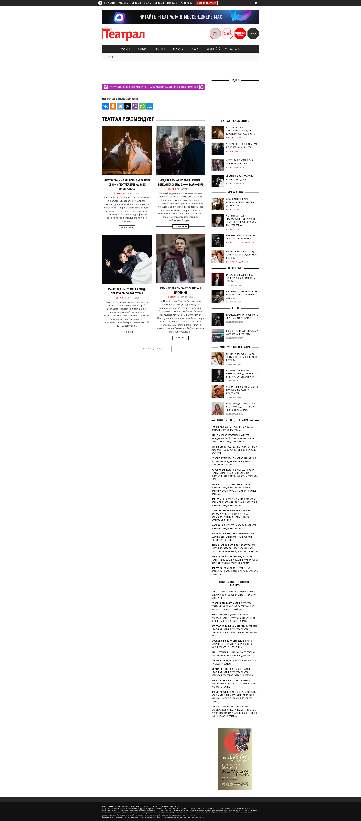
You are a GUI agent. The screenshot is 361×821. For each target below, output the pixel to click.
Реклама (123, 3)
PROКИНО (172, 189)
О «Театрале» (233, 48)
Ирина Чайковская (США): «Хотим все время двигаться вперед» (242, 254)
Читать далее (127, 227)
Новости (125, 48)
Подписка (186, 3)
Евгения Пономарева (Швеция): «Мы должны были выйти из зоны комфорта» (242, 373)
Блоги (212, 48)
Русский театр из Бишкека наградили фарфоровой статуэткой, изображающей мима (235, 559)
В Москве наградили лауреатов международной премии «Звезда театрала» (234, 461)
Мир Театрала (109, 806)
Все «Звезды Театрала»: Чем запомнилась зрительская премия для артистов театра (235, 548)
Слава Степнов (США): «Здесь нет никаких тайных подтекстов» (242, 390)
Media (195, 48)
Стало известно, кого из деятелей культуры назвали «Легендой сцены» (233, 536)
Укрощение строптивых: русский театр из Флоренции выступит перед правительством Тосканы (233, 617)
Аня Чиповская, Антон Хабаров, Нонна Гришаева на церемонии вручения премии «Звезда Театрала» (234, 502)
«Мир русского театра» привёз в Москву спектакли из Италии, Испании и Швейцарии (233, 606)
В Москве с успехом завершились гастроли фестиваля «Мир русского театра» (234, 683)
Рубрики (160, 48)
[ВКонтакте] (105, 106)
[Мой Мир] (149, 106)
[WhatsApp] (142, 106)
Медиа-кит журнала (166, 3)
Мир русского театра (234, 262)
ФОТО (235, 308)
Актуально (235, 192)
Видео (235, 80)
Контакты (109, 3)
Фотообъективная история (237, 243)
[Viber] (135, 106)
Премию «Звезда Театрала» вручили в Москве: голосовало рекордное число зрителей (234, 450)
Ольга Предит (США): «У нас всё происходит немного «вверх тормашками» (241, 406)
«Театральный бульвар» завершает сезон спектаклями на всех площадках (127, 185)
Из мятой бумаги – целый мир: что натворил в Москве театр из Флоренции (232, 644)
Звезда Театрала (206, 3)
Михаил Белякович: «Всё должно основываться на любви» (241, 278)
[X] (127, 106)
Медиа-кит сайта (141, 3)
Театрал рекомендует (235, 121)
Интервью (235, 268)
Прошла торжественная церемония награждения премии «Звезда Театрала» (235, 571)
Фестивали (119, 193)
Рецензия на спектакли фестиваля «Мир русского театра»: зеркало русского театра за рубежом (232, 672)
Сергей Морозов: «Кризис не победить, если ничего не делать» (241, 294)
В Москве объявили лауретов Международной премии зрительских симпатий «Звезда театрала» (233, 438)
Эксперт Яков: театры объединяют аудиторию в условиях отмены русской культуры (234, 594)
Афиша (142, 48)
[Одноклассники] (113, 106)
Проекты (178, 48)
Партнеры (175, 806)
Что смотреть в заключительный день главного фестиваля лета (240, 130)
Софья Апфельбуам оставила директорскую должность (240, 202)
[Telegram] (120, 106)
